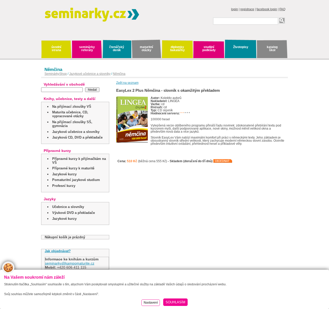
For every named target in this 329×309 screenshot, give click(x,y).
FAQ (282, 9)
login (234, 9)
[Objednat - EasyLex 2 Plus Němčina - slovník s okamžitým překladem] (222, 161)
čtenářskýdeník (116, 49)
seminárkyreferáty (87, 49)
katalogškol (272, 49)
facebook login (267, 9)
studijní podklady (209, 49)
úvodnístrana (56, 49)
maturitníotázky (146, 49)
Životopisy (240, 47)
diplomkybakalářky (177, 49)
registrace (247, 9)
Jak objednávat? (58, 251)
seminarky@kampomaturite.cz (69, 263)
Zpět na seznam (127, 82)
